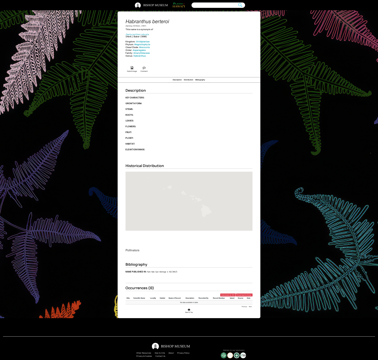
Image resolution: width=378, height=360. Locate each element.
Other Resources (143, 353)
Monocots (144, 47)
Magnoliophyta (142, 44)
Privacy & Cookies (144, 356)
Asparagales (139, 50)
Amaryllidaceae (141, 53)
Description (177, 80)
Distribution (188, 80)
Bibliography (200, 80)
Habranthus (139, 56)
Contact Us (160, 356)
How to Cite (160, 353)
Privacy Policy (183, 353)
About (171, 353)
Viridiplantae (143, 41)
